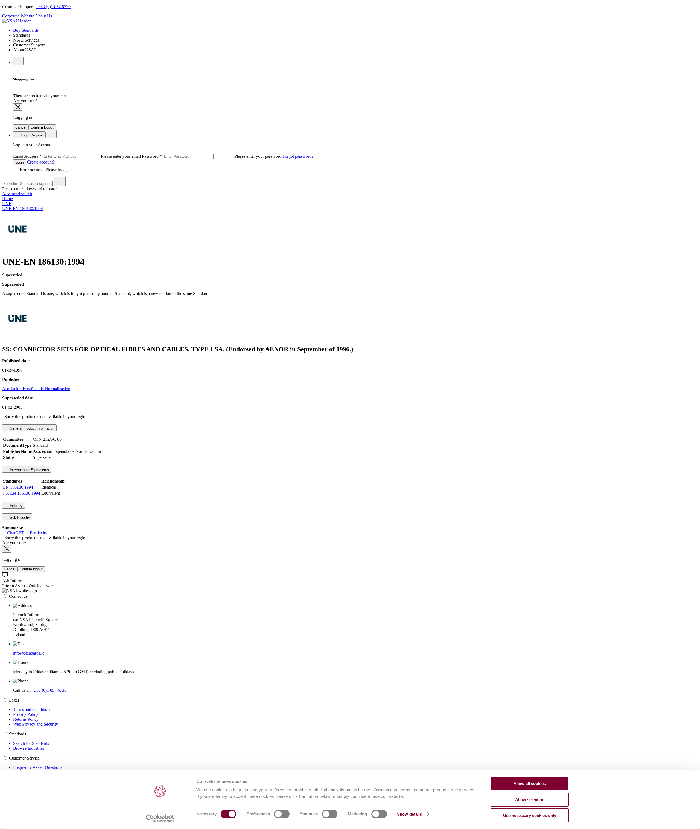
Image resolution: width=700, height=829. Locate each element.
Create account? (40, 162)
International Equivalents (29, 470)
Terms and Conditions (32, 709)
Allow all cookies (530, 783)
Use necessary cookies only (529, 815)
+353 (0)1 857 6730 (53, 6)
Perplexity (38, 532)
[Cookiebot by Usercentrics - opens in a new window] (160, 818)
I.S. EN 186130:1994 (21, 493)
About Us (43, 16)
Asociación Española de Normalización (36, 388)
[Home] (16, 21)
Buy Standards (26, 30)
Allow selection (529, 799)
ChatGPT (15, 532)
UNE (6, 203)
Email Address (77, 156)
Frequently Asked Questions (37, 767)
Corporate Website (18, 16)
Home (7, 198)
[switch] (282, 814)
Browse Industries (28, 748)
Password (212, 156)
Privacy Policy (25, 714)
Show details (409, 814)
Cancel (20, 127)
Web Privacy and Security (35, 724)
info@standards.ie (28, 653)
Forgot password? (297, 156)
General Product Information (31, 428)
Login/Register (31, 135)
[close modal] (17, 107)
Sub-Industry (19, 517)
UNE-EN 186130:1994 (22, 208)
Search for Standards (31, 743)
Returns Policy (26, 719)
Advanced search (17, 193)
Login (19, 162)
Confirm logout (42, 127)
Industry (16, 506)
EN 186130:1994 (18, 487)
